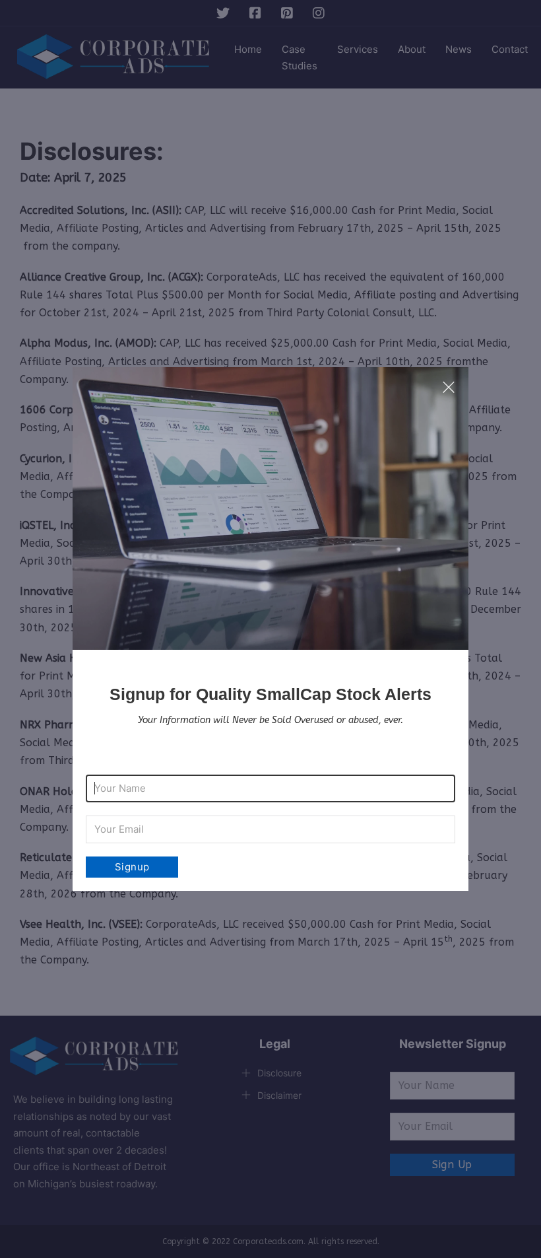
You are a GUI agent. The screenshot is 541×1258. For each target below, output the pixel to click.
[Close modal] (448, 388)
